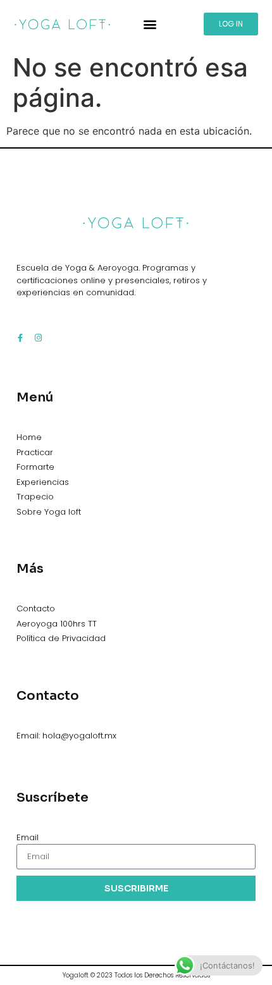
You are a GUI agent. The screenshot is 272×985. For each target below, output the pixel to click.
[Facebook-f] (20, 338)
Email (27, 837)
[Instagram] (38, 338)
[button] (150, 23)
